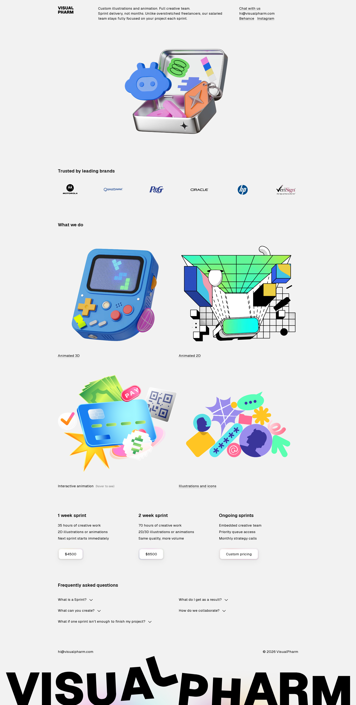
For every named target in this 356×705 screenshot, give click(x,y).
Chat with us (250, 8)
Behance (246, 18)
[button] (112, 599)
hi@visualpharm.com (257, 13)
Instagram (265, 18)
